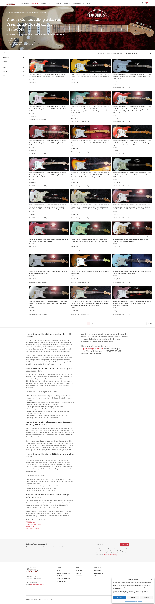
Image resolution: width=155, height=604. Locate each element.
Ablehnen (133, 597)
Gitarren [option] (5, 61)
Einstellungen (146, 597)
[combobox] (138, 53)
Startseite (9, 12)
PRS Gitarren (30, 522)
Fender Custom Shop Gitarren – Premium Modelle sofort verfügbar (48, 74)
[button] (152, 579)
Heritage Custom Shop (33, 524)
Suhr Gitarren (30, 526)
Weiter (150, 324)
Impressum (139, 601)
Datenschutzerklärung (130, 601)
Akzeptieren (119, 597)
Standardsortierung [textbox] (131, 54)
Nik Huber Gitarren (32, 528)
